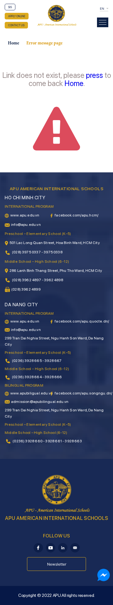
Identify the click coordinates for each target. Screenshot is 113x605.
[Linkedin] (62, 547)
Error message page (44, 43)
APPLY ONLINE (16, 16)
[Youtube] (50, 547)
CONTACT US (16, 25)
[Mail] (75, 547)
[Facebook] (38, 547)
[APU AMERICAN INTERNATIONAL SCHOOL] (56, 15)
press (94, 75)
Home (13, 43)
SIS (10, 7)
